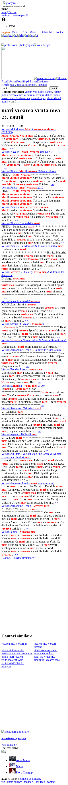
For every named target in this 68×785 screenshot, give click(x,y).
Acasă (5, 81)
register (5, 15)
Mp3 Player (30, 81)
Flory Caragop (24, 772)
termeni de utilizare (30, 778)
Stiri (23, 84)
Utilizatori (41, 84)
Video (18, 84)
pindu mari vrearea (12, 656)
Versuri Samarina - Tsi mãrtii (21, 408)
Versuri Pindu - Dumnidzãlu (20, 223)
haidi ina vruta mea (44, 656)
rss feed (40, 781)
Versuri (13, 81)
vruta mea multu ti (44, 653)
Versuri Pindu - (25, 207)
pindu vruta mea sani (45, 650)
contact (60, 32)
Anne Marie (29, 32)
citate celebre (14, 781)
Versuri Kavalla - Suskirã (20, 301)
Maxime (31, 84)
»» (11, 148)
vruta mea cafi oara (12, 659)
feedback (29, 781)
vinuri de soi (54, 98)
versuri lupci (38, 98)
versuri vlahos (44, 95)
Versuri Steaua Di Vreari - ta (22, 323)
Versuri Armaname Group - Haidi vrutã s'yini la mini (31, 349)
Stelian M (46, 32)
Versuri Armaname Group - (25, 505)
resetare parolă (20, 15)
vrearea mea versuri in (22, 95)
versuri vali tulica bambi (38, 91)
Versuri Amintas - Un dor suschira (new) (27, 483)
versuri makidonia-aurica (15, 98)
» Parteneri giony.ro (13, 738)
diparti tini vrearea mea (47, 659)
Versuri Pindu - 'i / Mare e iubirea (28, 171)
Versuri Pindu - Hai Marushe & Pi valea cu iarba (32, 246)
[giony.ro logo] (8, 3)
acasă (4, 101)
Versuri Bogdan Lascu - (21, 369)
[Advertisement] (34, 596)
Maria (15, 32)
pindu (56, 95)
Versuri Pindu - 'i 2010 (22, 187)
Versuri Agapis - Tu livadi (19, 434)
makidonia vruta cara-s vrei (16, 653)
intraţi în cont (9, 12)
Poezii (20, 81)
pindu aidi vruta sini (12, 650)
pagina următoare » (25, 557)
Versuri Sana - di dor (23, 385)
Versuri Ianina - (18, 531)
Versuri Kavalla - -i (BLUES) (26, 151)
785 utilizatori (9, 744)
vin (3, 781)
